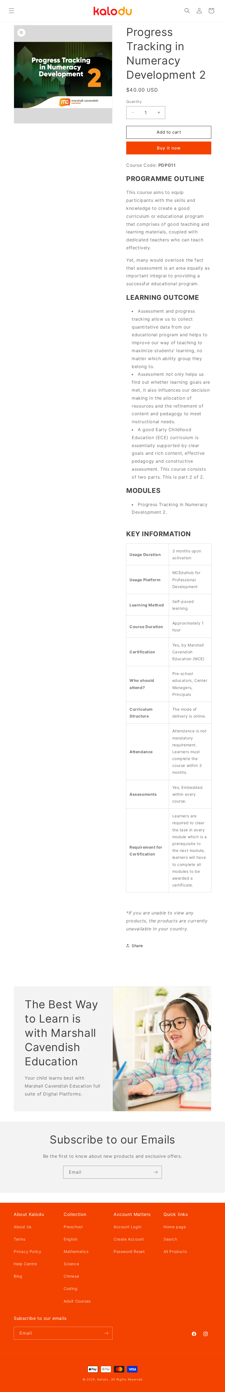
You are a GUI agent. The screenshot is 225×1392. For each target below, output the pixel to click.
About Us (23, 1226)
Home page (175, 1226)
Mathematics (76, 1251)
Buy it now (169, 148)
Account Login (128, 1226)
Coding (71, 1288)
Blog (18, 1276)
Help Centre (25, 1263)
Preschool (73, 1226)
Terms (20, 1239)
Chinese (71, 1276)
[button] (11, 11)
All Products (175, 1251)
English (70, 1239)
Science (71, 1263)
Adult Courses (77, 1301)
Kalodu (102, 1379)
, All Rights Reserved (125, 1379)
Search (170, 1239)
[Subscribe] (156, 1172)
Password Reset (129, 1251)
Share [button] (137, 945)
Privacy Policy (27, 1251)
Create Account (129, 1239)
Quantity (134, 101)
